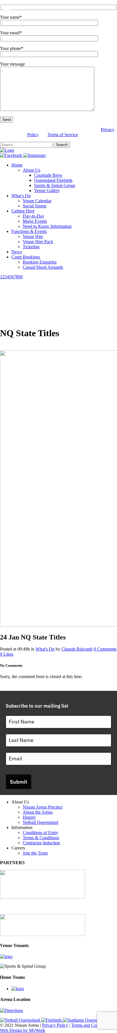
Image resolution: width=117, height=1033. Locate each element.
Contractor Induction (41, 842)
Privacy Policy (55, 1025)
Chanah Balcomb (77, 649)
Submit (18, 782)
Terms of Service (62, 134)
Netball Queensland (40, 822)
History (29, 817)
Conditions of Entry (40, 832)
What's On (45, 649)
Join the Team (35, 853)
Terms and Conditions (91, 1025)
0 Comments (105, 649)
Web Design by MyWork (22, 1030)
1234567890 (11, 276)
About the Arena (38, 812)
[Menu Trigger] (7, 8)
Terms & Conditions (41, 837)
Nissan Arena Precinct (42, 807)
